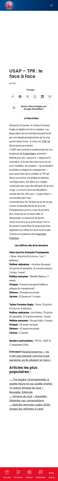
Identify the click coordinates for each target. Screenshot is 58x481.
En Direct (18, 477)
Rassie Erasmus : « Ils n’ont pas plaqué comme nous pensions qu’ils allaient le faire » (30, 356)
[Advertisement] (29, 32)
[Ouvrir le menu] (51, 5)
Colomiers (29, 153)
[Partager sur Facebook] (20, 97)
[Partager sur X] (27, 97)
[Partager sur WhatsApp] (35, 97)
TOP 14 (46, 141)
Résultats (40, 477)
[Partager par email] (50, 97)
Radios (29, 477)
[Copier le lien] (13, 97)
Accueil (7, 477)
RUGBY (12, 83)
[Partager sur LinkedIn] (42, 97)
